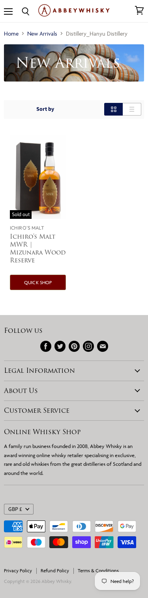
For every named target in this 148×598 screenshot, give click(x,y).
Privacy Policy (18, 570)
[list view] (132, 109)
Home (11, 33)
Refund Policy (55, 570)
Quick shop (38, 282)
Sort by (45, 109)
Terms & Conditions (98, 570)
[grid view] (113, 109)
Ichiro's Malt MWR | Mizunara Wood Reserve (38, 248)
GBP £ (15, 509)
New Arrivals (42, 33)
